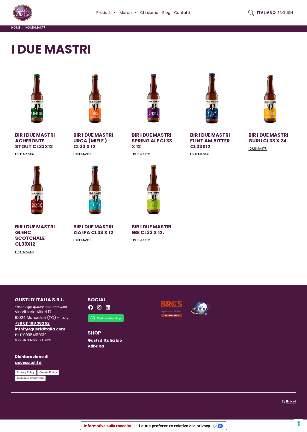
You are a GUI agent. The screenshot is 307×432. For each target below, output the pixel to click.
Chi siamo (149, 12)
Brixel (291, 401)
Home (15, 27)
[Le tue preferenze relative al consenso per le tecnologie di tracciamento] (298, 423)
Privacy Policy (26, 372)
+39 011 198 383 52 (32, 323)
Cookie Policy (48, 372)
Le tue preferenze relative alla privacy (174, 425)
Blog (166, 12)
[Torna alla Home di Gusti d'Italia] (24, 13)
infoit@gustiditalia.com (40, 329)
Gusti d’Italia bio (105, 340)
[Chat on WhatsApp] (106, 321)
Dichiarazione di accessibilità (31, 359)
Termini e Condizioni (30, 378)
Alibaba (96, 346)
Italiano (266, 12)
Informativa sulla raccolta (107, 425)
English (285, 12)
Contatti (182, 12)
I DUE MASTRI (24, 154)
